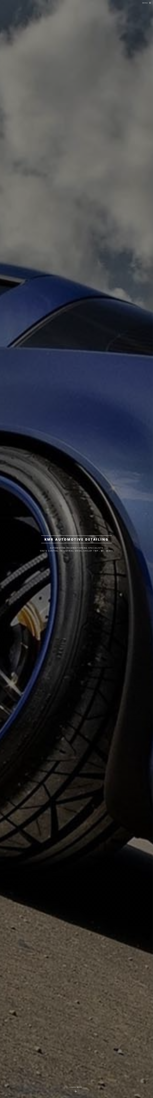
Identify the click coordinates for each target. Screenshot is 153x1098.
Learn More (76, 1087)
